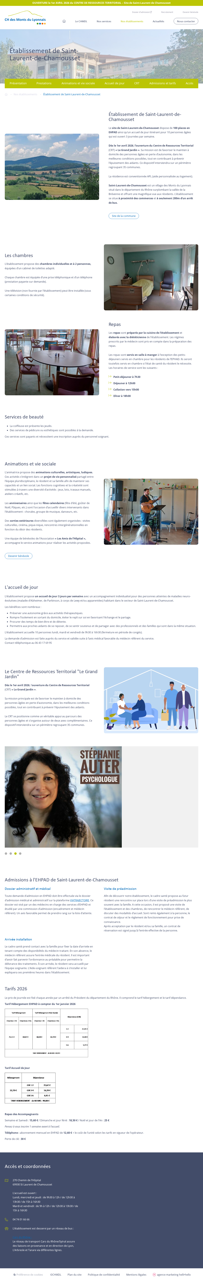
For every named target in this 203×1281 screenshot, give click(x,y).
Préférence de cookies (29, 1274)
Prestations (44, 83)
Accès (189, 83)
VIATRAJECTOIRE (79, 900)
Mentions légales (136, 1274)
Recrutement (167, 12)
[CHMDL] (25, 17)
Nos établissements (132, 21)
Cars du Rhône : (22, 1237)
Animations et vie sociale (78, 83)
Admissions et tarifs (162, 83)
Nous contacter (186, 21)
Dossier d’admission (141, 12)
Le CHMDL (81, 21)
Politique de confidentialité (104, 1274)
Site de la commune (124, 216)
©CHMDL (55, 1274)
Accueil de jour (114, 83)
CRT (136, 83)
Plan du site (75, 1274)
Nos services (104, 21)
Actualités (158, 21)
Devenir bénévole (190, 12)
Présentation (18, 83)
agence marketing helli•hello (174, 1274)
